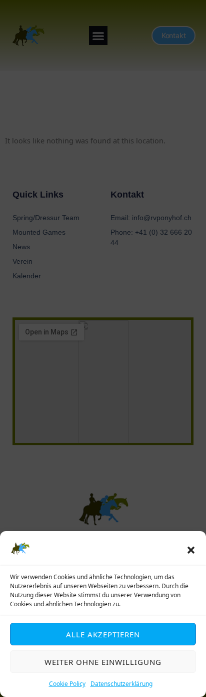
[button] (191, 550)
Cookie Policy (67, 683)
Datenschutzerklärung (121, 683)
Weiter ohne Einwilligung (103, 662)
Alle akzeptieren (103, 634)
